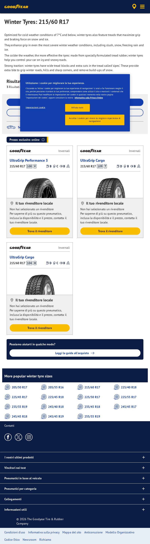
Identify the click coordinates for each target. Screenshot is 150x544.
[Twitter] (18, 437)
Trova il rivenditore (39, 231)
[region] (75, 103)
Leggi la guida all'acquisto (72, 353)
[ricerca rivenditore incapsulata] (134, 6)
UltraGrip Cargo (92, 160)
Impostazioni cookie (35, 107)
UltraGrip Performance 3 (29, 160)
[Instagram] (29, 437)
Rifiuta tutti (77, 107)
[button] (142, 6)
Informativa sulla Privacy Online (89, 97)
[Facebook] (8, 437)
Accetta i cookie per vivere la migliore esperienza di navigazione (95, 119)
